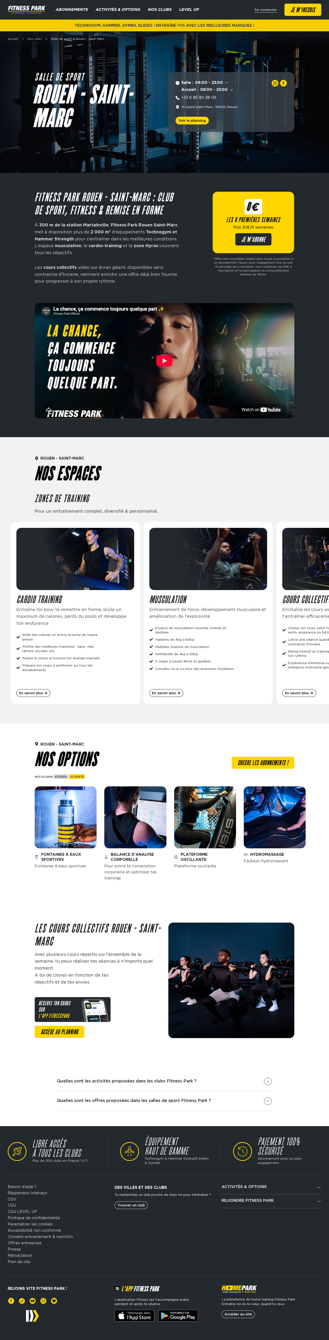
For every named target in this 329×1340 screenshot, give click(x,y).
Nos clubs (34, 39)
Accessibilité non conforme (34, 1230)
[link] (275, 83)
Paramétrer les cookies (30, 1224)
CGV (12, 1199)
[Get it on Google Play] (178, 1316)
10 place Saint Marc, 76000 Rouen (209, 107)
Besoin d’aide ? (22, 1187)
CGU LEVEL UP (22, 1212)
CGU (12, 1205)
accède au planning (59, 1032)
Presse (14, 1249)
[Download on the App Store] (134, 1316)
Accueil (13, 39)
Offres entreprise (24, 1243)
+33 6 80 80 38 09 (198, 97)
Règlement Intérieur (27, 1193)
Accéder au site (238, 1314)
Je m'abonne (253, 240)
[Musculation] (208, 613)
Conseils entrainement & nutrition (40, 1237)
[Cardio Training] (75, 613)
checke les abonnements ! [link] (263, 763)
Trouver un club (131, 1205)
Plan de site (19, 1262)
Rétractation (20, 1256)
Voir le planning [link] (192, 120)
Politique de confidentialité (34, 1218)
